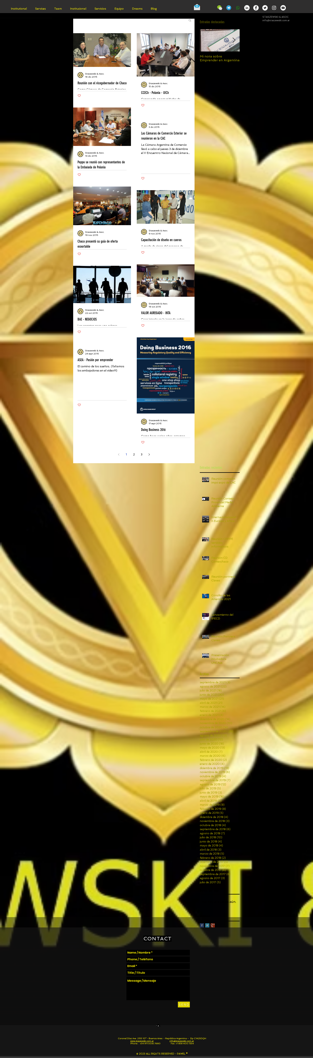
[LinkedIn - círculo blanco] (247, 8)
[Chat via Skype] (209, 8)
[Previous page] (118, 454)
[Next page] (149, 454)
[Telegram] (228, 8)
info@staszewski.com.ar (276, 20)
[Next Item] (233, 40)
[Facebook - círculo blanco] (256, 8)
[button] (190, 20)
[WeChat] (219, 8)
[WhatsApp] (238, 8)
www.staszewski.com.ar (142, 1041)
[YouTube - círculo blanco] (283, 8)
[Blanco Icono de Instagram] (274, 8)
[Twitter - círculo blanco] (265, 8)
